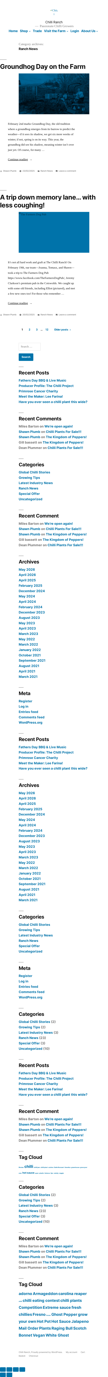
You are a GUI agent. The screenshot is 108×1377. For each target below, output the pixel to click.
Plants (45, 1328)
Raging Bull (62, 1328)
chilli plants (71, 1300)
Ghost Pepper (64, 1314)
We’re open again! (58, 426)
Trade (37, 31)
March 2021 (28, 677)
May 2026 (27, 569)
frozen (48, 1315)
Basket (22, 1356)
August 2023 (29, 618)
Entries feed (28, 712)
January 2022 (30, 650)
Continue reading (20, 159)
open (37, 1173)
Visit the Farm (54, 31)
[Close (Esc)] (22, 1369)
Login (74, 31)
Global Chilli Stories (34, 472)
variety (56, 1173)
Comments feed (32, 717)
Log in (23, 706)
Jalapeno (80, 1321)
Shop (24, 31)
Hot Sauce (61, 1321)
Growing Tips (29, 478)
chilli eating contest (41, 1300)
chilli (28, 1166)
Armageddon (45, 1293)
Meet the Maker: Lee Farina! (41, 396)
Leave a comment (67, 171)
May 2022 (27, 639)
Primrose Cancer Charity (38, 391)
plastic (41, 1173)
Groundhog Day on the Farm (42, 66)
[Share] (16, 1369)
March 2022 (28, 644)
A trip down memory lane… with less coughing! (48, 201)
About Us (88, 31)
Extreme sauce (57, 1307)
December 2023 (32, 612)
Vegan (39, 1335)
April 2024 (27, 602)
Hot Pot (44, 1321)
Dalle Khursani (59, 1167)
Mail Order (28, 1328)
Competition (30, 1307)
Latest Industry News (36, 483)
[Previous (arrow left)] (3, 1375)
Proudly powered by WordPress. (47, 1352)
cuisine (50, 1167)
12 (46, 329)
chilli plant (44, 1167)
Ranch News (47, 171)
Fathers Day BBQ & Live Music (42, 380)
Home (13, 31)
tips (52, 1173)
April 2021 (27, 671)
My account (71, 1352)
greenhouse (75, 1167)
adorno (25, 1293)
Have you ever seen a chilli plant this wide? (53, 402)
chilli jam (37, 1167)
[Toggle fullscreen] (9, 1369)
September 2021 (32, 660)
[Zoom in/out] (3, 1369)
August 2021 (29, 666)
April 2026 (27, 575)
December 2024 (32, 591)
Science (47, 1173)
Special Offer (29, 494)
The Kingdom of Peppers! (66, 437)
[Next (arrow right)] (9, 1375)
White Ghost (57, 1335)
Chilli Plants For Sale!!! (63, 432)
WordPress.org (30, 722)
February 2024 (30, 607)
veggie (61, 1173)
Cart (83, 1352)
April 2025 (27, 580)
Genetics (68, 1167)
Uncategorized (30, 499)
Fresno (39, 1314)
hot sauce (28, 1172)
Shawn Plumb (9, 171)
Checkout (33, 1356)
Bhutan (21, 1167)
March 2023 (28, 634)
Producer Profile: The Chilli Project (46, 386)
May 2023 (27, 623)
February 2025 (30, 586)
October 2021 (30, 655)
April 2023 (27, 628)
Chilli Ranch (54, 22)
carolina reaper (72, 1293)
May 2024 (27, 596)
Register (25, 701)
